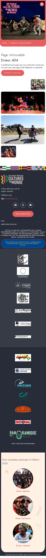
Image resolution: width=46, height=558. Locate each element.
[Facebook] (15, 205)
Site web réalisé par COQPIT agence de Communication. (23, 554)
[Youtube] (30, 205)
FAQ (2, 221)
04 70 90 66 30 (11, 199)
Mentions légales (9, 224)
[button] (42, 4)
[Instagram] (23, 205)
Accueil (4, 43)
